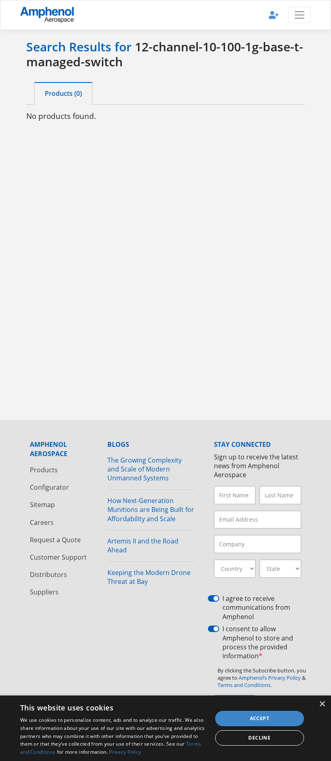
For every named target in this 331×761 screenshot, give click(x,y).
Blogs (118, 444)
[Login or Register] (274, 14)
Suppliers (44, 592)
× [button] (322, 704)
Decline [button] (259, 737)
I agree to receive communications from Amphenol (256, 607)
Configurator (49, 487)
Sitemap (42, 504)
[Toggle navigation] (299, 15)
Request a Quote (55, 539)
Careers (42, 522)
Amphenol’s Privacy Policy (270, 677)
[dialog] (165, 728)
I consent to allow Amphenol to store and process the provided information (257, 642)
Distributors (48, 574)
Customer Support (58, 557)
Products (44, 469)
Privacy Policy (125, 751)
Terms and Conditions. (245, 685)
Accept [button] (259, 718)
